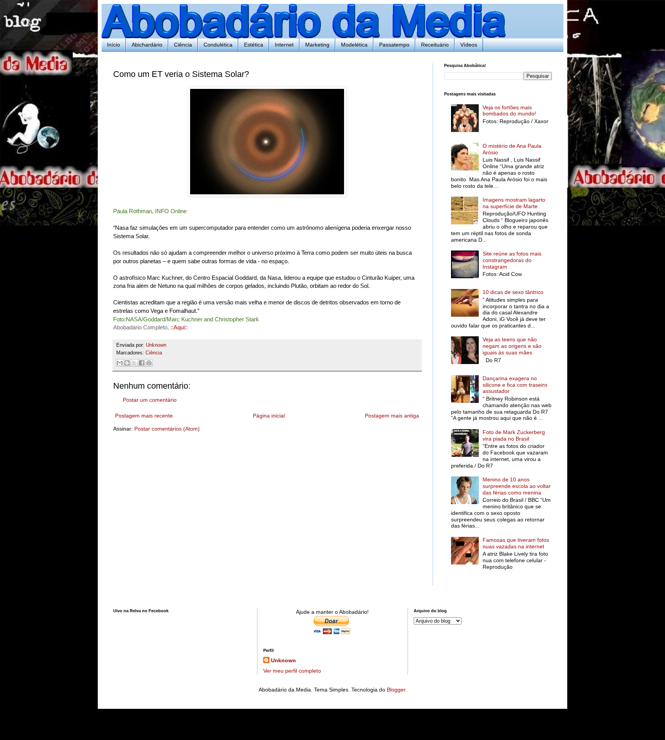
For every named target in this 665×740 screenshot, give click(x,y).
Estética (253, 45)
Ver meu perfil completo (292, 671)
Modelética (354, 45)
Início (113, 45)
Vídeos (468, 45)
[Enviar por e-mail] (120, 363)
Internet (284, 45)
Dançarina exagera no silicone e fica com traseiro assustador (515, 384)
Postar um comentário (150, 400)
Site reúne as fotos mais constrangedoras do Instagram (512, 260)
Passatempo (394, 45)
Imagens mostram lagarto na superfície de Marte (514, 203)
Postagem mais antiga (392, 416)
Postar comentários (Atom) (167, 429)
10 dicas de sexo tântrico (513, 292)
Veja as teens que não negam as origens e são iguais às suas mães (512, 346)
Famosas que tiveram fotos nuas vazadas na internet (516, 543)
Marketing (317, 45)
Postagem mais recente (144, 416)
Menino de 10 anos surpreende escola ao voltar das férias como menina (517, 486)
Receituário (435, 45)
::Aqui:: (179, 327)
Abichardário (147, 45)
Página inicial (269, 416)
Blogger (396, 690)
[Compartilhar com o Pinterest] (149, 363)
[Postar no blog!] (127, 363)
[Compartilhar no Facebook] (141, 363)
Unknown (283, 660)
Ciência (183, 45)
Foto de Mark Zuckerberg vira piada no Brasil (514, 435)
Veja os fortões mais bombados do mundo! (509, 110)
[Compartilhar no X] (134, 363)
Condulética (218, 45)
